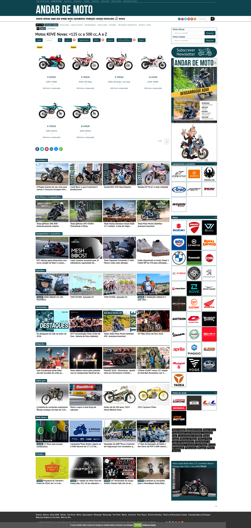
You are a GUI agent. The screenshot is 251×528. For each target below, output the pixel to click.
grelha (43, 28)
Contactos (132, 515)
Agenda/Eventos (194, 429)
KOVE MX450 (85, 131)
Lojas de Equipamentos (183, 442)
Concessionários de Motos (190, 435)
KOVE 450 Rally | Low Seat (119, 82)
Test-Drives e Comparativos (48, 197)
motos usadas (64, 25)
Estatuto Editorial (155, 515)
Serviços (176, 450)
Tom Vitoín (71, 515)
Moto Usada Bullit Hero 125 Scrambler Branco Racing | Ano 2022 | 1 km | (193, 465)
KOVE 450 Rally (85, 82)
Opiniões (40, 270)
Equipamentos (87, 515)
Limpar (39, 40)
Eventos (39, 18)
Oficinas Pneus (204, 438)
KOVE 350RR (51, 82)
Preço (141, 40)
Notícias (46, 515)
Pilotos (211, 448)
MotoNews (41, 160)
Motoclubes (109, 18)
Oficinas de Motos (188, 438)
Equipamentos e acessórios (48, 233)
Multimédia (41, 307)
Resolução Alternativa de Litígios (48, 517)
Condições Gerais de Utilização (199, 515)
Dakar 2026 (55, 18)
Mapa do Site (65, 517)
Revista (122, 18)
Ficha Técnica (142, 515)
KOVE (96, 40)
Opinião (64, 18)
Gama (110, 40)
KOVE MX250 (51, 131)
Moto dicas (41, 417)
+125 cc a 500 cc (124, 40)
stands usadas (102, 25)
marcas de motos (77, 25)
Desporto (40, 344)
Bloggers (202, 448)
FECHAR (138, 525)
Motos (79, 515)
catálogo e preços (51, 25)
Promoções (90, 18)
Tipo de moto (83, 40)
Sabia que (40, 380)
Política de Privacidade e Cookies (175, 515)
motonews (112, 25)
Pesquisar (210, 33)
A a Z (68, 40)
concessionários (90, 25)
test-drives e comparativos (127, 25)
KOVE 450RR (153, 82)
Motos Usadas (179, 429)
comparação (51, 28)
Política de (149, 525)
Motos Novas (209, 429)
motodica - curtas (145, 25)
